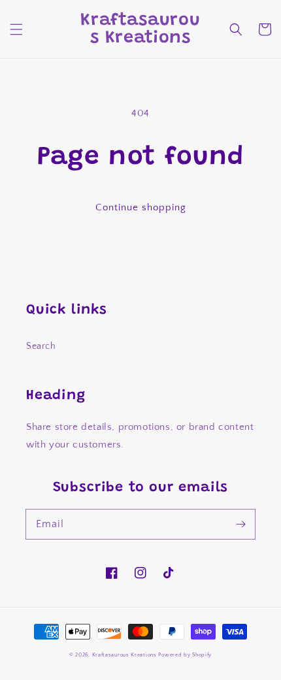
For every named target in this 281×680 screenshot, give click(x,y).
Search (41, 346)
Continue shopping (140, 207)
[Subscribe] (240, 524)
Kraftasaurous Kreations (124, 655)
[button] (16, 29)
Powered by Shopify (185, 655)
